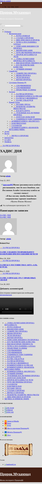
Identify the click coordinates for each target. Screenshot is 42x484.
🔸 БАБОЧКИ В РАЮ (17, 123)
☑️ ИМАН (8, 410)
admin (8, 176)
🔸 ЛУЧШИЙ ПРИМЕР (22, 69)
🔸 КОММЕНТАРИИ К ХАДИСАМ (27, 96)
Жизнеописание (15, 34)
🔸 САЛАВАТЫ (15, 125)
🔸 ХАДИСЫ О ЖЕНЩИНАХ (25, 98)
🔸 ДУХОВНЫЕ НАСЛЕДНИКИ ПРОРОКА (22, 376)
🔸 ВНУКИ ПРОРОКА (22, 80)
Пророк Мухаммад (15, 12)
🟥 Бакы (7, 423)
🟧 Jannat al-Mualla (11, 421)
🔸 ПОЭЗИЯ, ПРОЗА (21, 104)
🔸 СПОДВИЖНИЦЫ (22, 86)
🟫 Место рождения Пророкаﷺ (16, 428)
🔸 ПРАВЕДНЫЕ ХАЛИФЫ (24, 90)
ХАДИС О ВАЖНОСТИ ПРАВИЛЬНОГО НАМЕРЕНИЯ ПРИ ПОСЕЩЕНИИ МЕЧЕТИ (19, 253)
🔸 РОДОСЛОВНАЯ (21, 36)
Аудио (6, 131)
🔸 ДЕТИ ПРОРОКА (21, 77)
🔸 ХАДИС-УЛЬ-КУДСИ (23, 100)
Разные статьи (14, 102)
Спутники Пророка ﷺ (17, 82)
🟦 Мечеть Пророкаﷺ (13, 432)
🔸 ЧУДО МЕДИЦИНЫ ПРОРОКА (27, 52)
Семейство (13, 71)
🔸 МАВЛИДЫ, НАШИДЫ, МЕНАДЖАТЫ (24, 108)
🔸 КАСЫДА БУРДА (21, 111)
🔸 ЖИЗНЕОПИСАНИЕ (23, 50)
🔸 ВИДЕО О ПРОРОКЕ (19, 136)
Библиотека (8, 138)
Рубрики (7, 32)
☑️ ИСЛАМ (9, 408)
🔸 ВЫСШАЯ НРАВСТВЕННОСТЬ (27, 63)
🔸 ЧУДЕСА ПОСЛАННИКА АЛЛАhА (20, 346)
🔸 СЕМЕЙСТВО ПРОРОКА (25, 73)
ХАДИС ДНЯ (5, 215)
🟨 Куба (7, 425)
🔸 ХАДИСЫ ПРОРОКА (23, 94)
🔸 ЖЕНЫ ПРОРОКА (22, 75)
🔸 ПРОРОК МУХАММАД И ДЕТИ (18, 380)
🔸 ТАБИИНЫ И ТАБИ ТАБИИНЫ (27, 119)
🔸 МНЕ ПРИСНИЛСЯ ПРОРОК (26, 40)
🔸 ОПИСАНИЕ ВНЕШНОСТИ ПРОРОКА (21, 340)
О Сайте (7, 140)
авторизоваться (6, 295)
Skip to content (5, 1)
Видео (6, 134)
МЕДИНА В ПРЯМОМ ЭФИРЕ (16, 399)
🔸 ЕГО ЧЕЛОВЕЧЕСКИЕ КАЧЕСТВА (19, 342)
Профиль (7, 142)
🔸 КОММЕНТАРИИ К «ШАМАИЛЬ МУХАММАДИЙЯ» (24, 128)
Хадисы (12, 92)
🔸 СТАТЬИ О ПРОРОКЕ (23, 38)
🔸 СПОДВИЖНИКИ (22, 88)
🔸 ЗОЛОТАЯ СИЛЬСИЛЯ (24, 117)
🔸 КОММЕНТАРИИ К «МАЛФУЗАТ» (24, 121)
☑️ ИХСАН (9, 412)
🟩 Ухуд (7, 435)
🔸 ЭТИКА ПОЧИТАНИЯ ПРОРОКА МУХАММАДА (24, 60)
